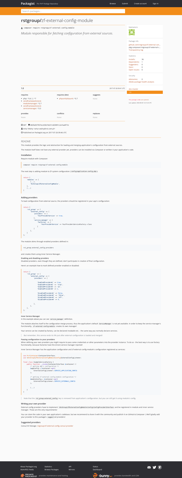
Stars (131, 67)
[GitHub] (160, 467)
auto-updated (145, 100)
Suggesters (133, 64)
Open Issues (134, 70)
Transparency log (136, 50)
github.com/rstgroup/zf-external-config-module (148, 45)
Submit (125, 3)
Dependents (134, 62)
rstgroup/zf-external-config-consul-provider (55, 426)
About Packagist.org (28, 466)
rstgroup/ (31, 20)
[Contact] (149, 467)
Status (95, 466)
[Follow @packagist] (154, 467)
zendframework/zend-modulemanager (32, 102)
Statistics (48, 466)
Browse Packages (52, 469)
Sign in (155, 3)
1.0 (130, 92)
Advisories (133, 79)
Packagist (28, 3)
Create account (140, 3)
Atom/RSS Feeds (27, 469)
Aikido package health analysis (141, 82)
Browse (113, 3)
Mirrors (72, 469)
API (70, 466)
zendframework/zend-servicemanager (32, 107)
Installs (132, 59)
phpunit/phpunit (66, 98)
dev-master (133, 89)
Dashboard (97, 469)
